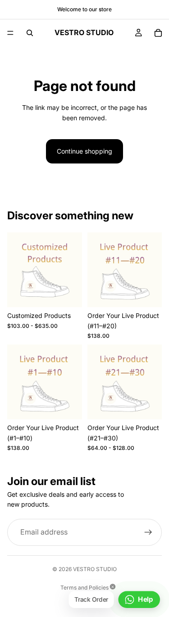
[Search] (30, 33)
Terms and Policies (84, 587)
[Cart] (158, 33)
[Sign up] (148, 532)
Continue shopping (84, 151)
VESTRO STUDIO (95, 569)
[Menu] (10, 33)
